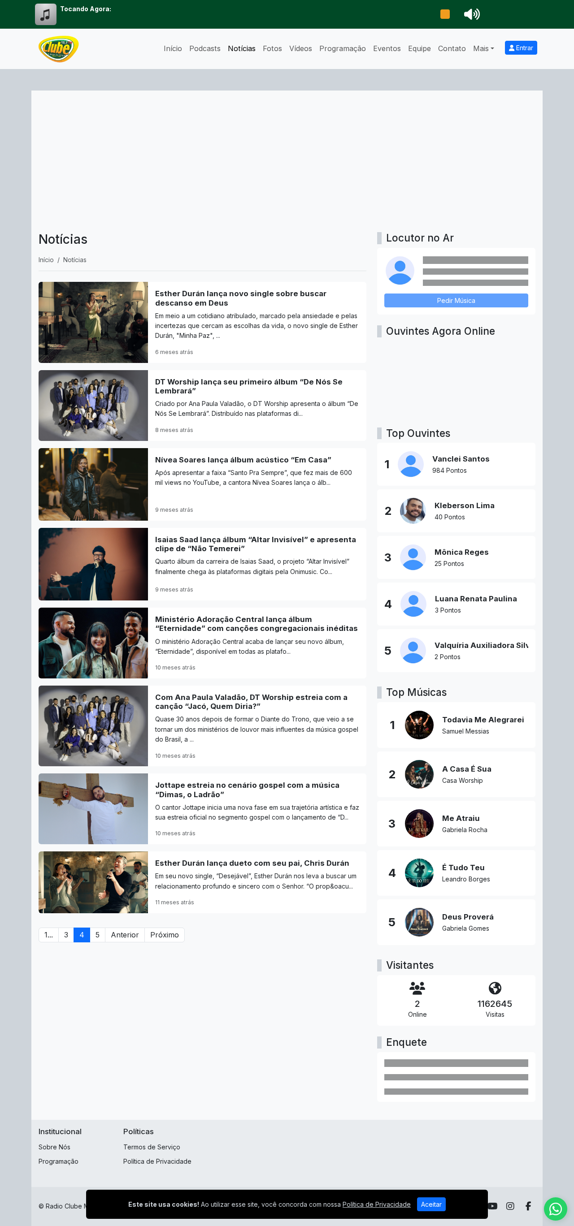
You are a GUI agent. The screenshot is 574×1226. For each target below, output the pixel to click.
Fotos (272, 48)
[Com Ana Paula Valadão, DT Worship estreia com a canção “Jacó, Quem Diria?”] (202, 726)
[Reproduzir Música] (419, 725)
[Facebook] (528, 1206)
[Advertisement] (287, 165)
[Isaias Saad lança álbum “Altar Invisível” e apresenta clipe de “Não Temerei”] (202, 564)
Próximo (164, 934)
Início (173, 48)
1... (48, 934)
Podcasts (205, 48)
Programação (342, 48)
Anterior (125, 934)
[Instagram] (510, 1206)
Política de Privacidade (157, 1161)
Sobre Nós (54, 1147)
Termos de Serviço (151, 1147)
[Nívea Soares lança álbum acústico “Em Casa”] (202, 484)
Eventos (387, 48)
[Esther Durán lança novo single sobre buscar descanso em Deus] (202, 322)
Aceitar (431, 1204)
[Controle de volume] (470, 14)
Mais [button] (481, 48)
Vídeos (300, 48)
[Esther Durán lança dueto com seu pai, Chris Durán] (202, 882)
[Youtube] (492, 1206)
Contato (452, 48)
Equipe (419, 48)
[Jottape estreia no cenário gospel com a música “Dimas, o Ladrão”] (202, 808)
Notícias (242, 48)
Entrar (523, 48)
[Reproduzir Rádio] (445, 14)
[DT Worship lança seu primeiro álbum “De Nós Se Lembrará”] (202, 405)
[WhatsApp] (555, 1209)
